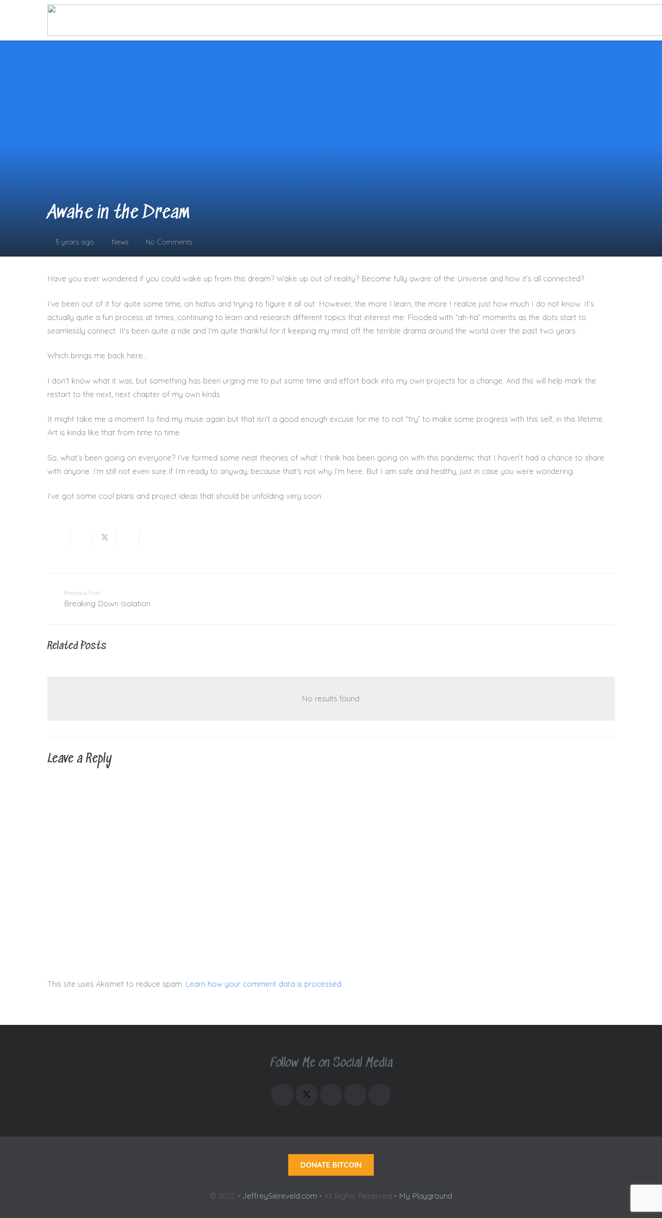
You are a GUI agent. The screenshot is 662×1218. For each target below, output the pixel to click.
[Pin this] (150, 538)
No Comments (169, 242)
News (120, 242)
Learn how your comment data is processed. (264, 983)
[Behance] (355, 1094)
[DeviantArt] (379, 1094)
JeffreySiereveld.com (279, 1195)
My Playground (425, 1195)
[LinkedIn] (331, 1094)
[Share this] (81, 538)
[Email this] (58, 538)
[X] (306, 1094)
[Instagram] (282, 1094)
